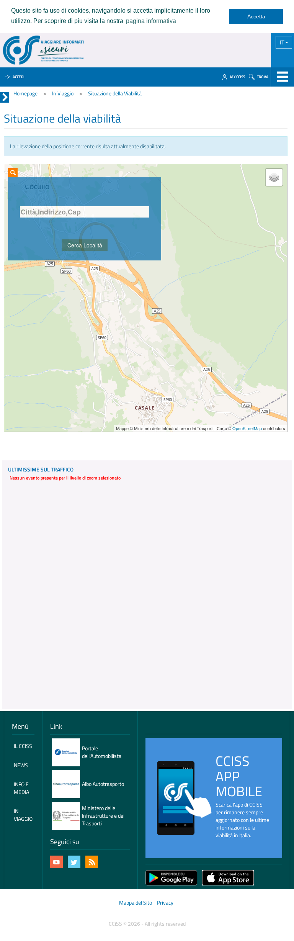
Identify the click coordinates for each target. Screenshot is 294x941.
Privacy (165, 902)
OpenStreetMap (247, 428)
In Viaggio (63, 93)
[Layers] (274, 177)
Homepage (25, 93)
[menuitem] (23, 746)
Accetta (256, 16)
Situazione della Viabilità (115, 93)
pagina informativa (151, 21)
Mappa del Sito (135, 902)
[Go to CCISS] (43, 50)
